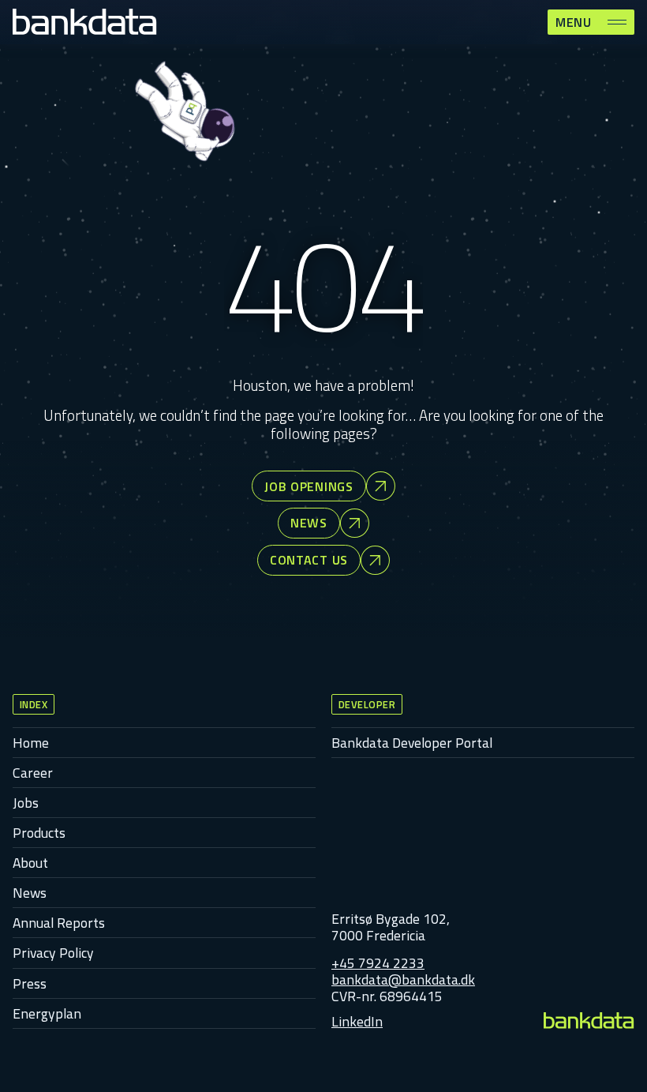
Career (33, 772)
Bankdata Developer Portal (411, 742)
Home (31, 742)
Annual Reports (59, 922)
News (30, 892)
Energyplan (47, 1013)
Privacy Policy (53, 952)
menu (573, 22)
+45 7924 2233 (377, 963)
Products (39, 832)
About (30, 862)
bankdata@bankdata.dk (403, 979)
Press (30, 983)
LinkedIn (357, 1021)
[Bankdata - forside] (589, 1020)
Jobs (26, 802)
